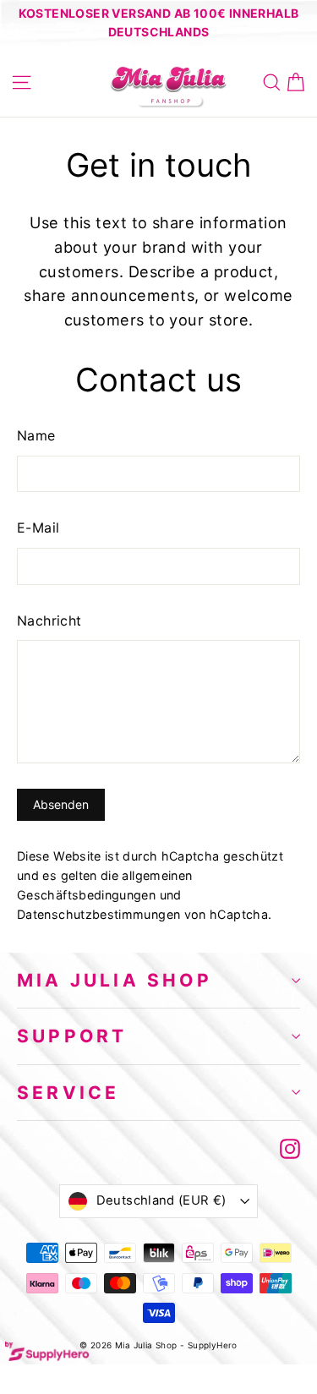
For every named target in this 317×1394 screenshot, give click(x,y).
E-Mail (38, 527)
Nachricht (49, 620)
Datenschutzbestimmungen (98, 914)
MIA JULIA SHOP (114, 980)
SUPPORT (72, 1036)
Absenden (61, 804)
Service (68, 1092)
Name (36, 435)
